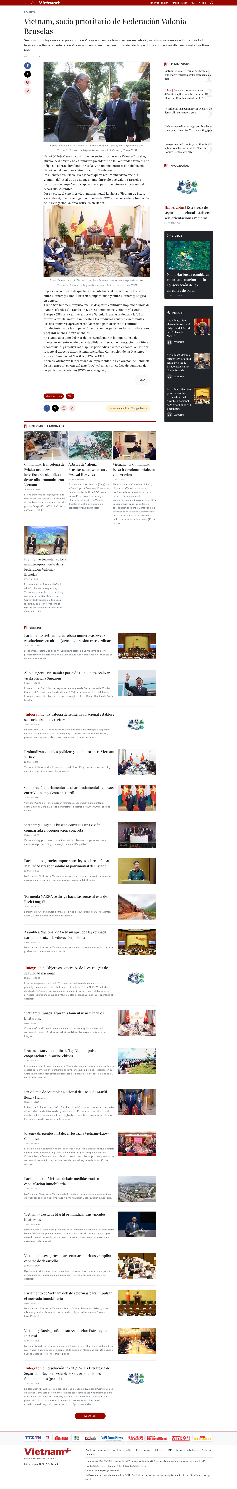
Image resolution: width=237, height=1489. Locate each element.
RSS (138, 1450)
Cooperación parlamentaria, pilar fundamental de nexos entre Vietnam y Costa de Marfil (69, 790)
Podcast (179, 313)
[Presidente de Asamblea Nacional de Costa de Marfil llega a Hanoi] (137, 1102)
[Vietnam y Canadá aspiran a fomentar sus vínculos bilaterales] (137, 1023)
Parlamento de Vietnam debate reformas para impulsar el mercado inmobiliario (68, 1296)
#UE (70, 396)
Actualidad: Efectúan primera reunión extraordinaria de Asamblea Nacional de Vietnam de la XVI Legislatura (179, 399)
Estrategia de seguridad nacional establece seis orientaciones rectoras (69, 717)
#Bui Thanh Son (54, 396)
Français (175, 2)
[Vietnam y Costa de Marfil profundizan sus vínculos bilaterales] (137, 1224)
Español (185, 2)
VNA (170, 1450)
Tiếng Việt (154, 2)
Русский (202, 3)
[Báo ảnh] (180, 1438)
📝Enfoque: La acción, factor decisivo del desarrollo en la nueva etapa (188, 110)
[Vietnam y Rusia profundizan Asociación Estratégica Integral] (137, 1341)
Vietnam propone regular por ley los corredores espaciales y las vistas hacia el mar (188, 74)
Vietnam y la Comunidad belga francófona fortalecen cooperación (134, 469)
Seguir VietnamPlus (119, 408)
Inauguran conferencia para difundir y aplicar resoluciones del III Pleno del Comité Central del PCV (186, 148)
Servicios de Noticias (187, 1450)
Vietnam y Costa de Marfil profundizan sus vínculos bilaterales (65, 1217)
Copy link (27, 91)
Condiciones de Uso (122, 1450)
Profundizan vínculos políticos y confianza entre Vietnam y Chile (69, 754)
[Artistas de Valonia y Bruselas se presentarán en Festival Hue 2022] (90, 445)
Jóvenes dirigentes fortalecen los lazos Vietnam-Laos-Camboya (66, 1136)
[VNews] (47, 1438)
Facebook (27, 65)
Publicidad (207, 1450)
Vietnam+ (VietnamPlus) (50, 2)
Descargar (90, 1416)
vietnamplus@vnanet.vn (106, 1470)
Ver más (35, 628)
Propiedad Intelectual (96, 1450)
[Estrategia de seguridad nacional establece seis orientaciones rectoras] (137, 724)
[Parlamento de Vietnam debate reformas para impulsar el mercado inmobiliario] (137, 1303)
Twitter (27, 74)
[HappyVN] (202, 1438)
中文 (193, 3)
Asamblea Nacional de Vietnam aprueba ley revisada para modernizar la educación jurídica (65, 935)
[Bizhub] (90, 1438)
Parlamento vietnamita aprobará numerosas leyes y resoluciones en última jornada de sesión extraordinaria (69, 638)
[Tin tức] (61, 1438)
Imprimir (27, 82)
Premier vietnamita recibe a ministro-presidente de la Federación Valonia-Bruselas (45, 567)
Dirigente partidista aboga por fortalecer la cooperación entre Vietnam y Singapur (188, 128)
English (164, 2)
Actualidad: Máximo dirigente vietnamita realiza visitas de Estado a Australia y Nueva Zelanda (179, 362)
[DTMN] (157, 1438)
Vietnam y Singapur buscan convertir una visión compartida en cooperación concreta (62, 827)
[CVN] (135, 1438)
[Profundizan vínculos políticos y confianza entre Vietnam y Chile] (137, 762)
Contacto (90, 1453)
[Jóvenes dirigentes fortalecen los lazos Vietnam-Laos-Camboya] (137, 1143)
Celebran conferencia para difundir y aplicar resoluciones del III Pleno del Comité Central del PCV (186, 94)
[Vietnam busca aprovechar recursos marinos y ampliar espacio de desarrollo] (137, 1266)
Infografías (179, 166)
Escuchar (179, 342)
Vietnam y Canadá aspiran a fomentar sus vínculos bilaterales (64, 1015)
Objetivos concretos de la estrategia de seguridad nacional (66, 970)
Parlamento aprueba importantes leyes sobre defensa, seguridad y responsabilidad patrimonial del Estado (67, 863)
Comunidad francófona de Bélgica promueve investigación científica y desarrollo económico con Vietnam (44, 474)
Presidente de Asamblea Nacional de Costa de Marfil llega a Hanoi (65, 1094)
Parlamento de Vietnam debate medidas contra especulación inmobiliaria (61, 1181)
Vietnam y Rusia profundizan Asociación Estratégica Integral (65, 1333)
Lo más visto (180, 64)
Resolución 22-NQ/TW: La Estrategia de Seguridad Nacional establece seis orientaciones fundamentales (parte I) (67, 1373)
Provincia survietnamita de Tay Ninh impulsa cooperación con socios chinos (60, 1053)
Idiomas (159, 1450)
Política (30, 12)
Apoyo (147, 1450)
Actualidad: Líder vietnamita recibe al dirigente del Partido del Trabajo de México (179, 328)
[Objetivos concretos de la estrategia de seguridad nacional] (137, 978)
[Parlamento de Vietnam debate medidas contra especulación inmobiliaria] (137, 1189)
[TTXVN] (33, 1438)
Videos (177, 236)
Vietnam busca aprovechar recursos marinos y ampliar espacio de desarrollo (67, 1258)
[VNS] (112, 1438)
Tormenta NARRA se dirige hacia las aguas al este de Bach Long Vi (65, 899)
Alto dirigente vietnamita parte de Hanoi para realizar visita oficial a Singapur (67, 675)
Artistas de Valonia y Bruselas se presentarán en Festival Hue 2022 (89, 469)
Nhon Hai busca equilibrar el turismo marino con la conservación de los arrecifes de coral (188, 282)
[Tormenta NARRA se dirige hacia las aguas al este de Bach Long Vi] (137, 907)
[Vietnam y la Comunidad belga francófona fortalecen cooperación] (134, 445)
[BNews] (76, 1438)
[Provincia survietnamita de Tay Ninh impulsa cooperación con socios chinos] (137, 1061)
